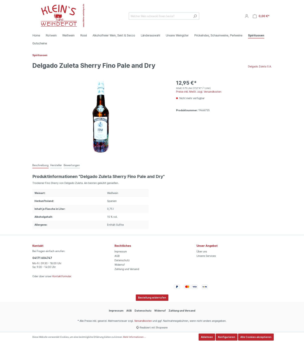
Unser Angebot (207, 245)
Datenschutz (122, 260)
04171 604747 (42, 258)
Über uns (202, 251)
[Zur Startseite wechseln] (58, 15)
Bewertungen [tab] (72, 165)
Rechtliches (123, 245)
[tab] (40, 165)
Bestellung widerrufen (152, 297)
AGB (117, 255)
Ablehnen (207, 336)
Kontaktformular (61, 276)
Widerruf (120, 264)
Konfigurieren (226, 336)
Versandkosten (143, 320)
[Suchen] (195, 16)
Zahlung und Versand (127, 269)
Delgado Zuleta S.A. (260, 66)
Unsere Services (206, 255)
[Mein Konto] (247, 16)
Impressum (121, 251)
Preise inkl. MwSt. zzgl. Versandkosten (198, 91)
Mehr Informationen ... (134, 337)
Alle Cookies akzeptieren (255, 336)
